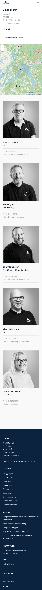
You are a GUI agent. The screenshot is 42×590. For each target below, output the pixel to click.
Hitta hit (6, 29)
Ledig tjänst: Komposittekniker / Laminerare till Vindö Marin (21, 518)
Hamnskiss (8, 573)
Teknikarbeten (8, 489)
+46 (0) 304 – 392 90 (12, 20)
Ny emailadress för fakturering (14, 524)
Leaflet (23, 94)
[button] (38, 2)
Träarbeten (7, 481)
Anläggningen (8, 473)
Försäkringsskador (10, 501)
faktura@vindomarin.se (27, 461)
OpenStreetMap (31, 94)
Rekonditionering (9, 497)
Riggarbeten (7, 493)
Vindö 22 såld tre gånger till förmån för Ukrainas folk (17, 537)
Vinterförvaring (8, 477)
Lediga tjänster (8, 564)
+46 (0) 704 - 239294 (10, 553)
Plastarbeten (7, 485)
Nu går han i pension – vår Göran (15, 531)
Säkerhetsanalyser (10, 505)
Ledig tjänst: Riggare (10, 527)
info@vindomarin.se (12, 23)
